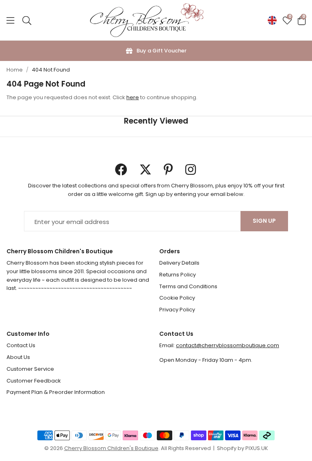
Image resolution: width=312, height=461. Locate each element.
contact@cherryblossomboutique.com (227, 345)
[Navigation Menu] (10, 20)
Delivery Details (179, 263)
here (132, 97)
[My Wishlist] (287, 20)
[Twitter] (145, 169)
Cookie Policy (177, 298)
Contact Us (20, 345)
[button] (302, 20)
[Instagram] (191, 169)
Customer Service (30, 369)
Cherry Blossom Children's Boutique (147, 20)
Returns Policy (177, 274)
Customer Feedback (33, 381)
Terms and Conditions (188, 286)
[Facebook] (121, 169)
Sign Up (264, 221)
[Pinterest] (168, 169)
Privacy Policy (177, 309)
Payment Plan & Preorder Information (55, 392)
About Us (18, 357)
